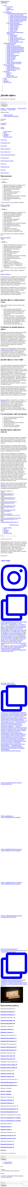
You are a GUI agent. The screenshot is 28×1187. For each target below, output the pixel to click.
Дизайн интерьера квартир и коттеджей (17, 13)
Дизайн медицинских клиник (17, 39)
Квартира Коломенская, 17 (8, 1011)
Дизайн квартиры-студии (16, 21)
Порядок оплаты (8, 136)
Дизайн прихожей (14, 25)
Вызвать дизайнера (5, 205)
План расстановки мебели (5, 151)
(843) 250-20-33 (7, 82)
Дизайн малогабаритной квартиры (18, 17)
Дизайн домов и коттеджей (16, 14)
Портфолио (6, 71)
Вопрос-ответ (10, 9)
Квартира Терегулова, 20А (8, 1055)
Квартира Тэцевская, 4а (7, 1100)
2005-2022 (9, 1175)
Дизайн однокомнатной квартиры (15, 47)
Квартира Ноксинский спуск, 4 (9, 1082)
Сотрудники (10, 6)
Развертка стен (3, 163)
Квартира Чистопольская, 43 (8, 1047)
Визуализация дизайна (5, 157)
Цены (5, 78)
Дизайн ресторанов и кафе (16, 41)
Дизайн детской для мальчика (14, 62)
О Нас (5, 5)
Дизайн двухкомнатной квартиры (18, 19)
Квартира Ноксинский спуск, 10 (9, 1109)
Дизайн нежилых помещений (11, 116)
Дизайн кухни (13, 31)
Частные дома (10, 75)
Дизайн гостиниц (14, 40)
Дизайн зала (10, 60)
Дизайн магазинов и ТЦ (16, 37)
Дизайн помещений (9, 64)
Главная (3, 108)
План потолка (3, 169)
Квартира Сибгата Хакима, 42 (9, 1064)
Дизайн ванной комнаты (16, 24)
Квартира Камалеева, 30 (7, 1144)
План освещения (4, 145)
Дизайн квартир (11, 44)
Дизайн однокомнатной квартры (18, 20)
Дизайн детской (14, 29)
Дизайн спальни (14, 28)
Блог (8, 10)
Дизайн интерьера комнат (13, 23)
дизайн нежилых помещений (8, 349)
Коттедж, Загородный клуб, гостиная (11, 1117)
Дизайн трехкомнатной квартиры (18, 16)
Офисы (8, 74)
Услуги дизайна (8, 12)
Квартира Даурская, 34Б (7, 1073)
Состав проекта (7, 131)
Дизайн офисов (13, 35)
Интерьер (3, 400)
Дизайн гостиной (14, 27)
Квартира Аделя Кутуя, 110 (8, 1135)
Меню (4, 2)
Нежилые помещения (12, 77)
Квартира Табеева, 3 (6, 1126)
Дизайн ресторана (11, 70)
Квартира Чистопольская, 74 (8, 1038)
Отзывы (9, 8)
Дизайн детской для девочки (14, 63)
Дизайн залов (13, 36)
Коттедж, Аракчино (6, 1091)
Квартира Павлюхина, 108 (8, 1020)
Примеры (6, 135)
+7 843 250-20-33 (8, 1162)
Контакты (6, 81)
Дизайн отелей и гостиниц (13, 68)
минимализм (4, 485)
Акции (5, 79)
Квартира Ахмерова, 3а (7, 1029)
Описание (6, 134)
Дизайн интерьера (11, 108)
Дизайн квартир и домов (10, 43)
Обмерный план (4, 139)
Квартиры (9, 73)
